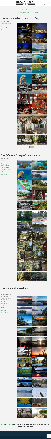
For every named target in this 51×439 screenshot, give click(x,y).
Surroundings (26, 12)
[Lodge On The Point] (25, 3)
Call (3, 424)
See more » (4, 30)
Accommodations (35, 12)
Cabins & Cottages (16, 12)
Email (10, 424)
